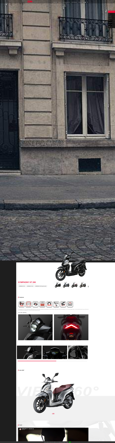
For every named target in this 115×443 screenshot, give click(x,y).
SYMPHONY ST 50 (22, 286)
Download (80, 2)
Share (111, 24)
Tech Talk (64, 2)
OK (69, 442)
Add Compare (111, 11)
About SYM (55, 2)
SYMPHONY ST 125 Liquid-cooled (40, 286)
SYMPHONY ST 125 (30, 286)
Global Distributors (74, 2)
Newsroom (68, 2)
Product (59, 2)
